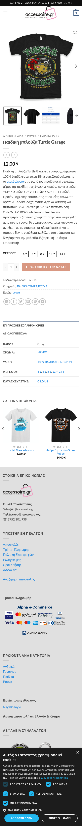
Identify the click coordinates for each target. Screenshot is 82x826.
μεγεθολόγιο (15, 181)
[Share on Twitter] (21, 301)
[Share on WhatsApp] (6, 301)
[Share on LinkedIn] (42, 301)
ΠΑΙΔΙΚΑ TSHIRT (50, 136)
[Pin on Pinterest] (35, 301)
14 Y (61, 371)
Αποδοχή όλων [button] (21, 818)
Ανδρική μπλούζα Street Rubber (61, 452)
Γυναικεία (9, 671)
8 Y (49, 371)
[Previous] (3, 436)
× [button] (77, 752)
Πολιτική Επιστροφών (18, 554)
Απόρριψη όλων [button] (60, 818)
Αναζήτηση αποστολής (19, 579)
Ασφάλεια (10, 570)
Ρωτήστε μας (12, 560)
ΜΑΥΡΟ (42, 352)
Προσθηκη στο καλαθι (46, 267)
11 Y (55, 371)
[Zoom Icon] (75, 32)
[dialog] (41, 787)
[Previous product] (14, 155)
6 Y (44, 371)
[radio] (24, 254)
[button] (5, 13)
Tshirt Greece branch (21, 450)
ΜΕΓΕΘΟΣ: (10, 253)
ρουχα (16, 292)
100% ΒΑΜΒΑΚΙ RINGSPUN (54, 362)
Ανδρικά (9, 666)
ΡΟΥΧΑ (31, 136)
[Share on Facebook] (14, 301)
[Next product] (6, 155)
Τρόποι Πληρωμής (16, 549)
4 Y (39, 371)
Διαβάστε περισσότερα (54, 777)
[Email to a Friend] (28, 301)
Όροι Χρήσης (12, 565)
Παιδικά (8, 677)
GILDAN (42, 381)
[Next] (78, 436)
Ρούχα (7, 682)
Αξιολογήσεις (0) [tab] (15, 333)
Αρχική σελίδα (13, 136)
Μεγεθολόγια (12, 707)
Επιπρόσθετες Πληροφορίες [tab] (23, 325)
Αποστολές (11, 544)
